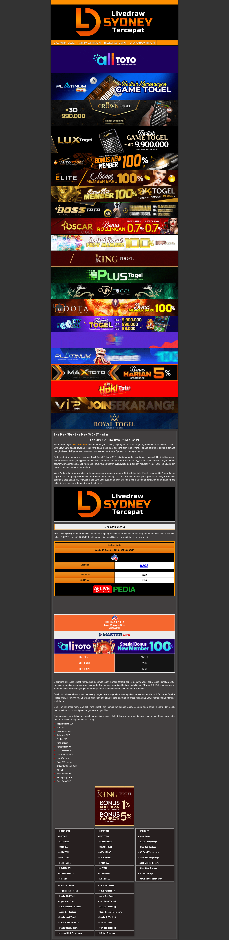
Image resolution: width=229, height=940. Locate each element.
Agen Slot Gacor (106, 896)
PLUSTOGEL (104, 873)
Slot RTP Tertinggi (107, 928)
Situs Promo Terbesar (69, 922)
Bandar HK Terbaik (107, 917)
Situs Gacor (145, 836)
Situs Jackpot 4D (107, 891)
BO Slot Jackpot (147, 873)
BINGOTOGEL (105, 857)
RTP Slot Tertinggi (107, 906)
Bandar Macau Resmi (68, 928)
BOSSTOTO (104, 831)
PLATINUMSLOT (106, 841)
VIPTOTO (63, 879)
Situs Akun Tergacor (149, 868)
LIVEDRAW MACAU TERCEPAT (142, 43)
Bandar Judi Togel (67, 917)
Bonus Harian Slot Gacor (151, 879)
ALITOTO (103, 868)
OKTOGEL (63, 847)
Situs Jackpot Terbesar (70, 906)
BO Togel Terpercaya (149, 852)
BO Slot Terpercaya (148, 841)
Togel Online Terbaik (68, 891)
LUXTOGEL (104, 863)
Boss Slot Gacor (66, 885)
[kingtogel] (114, 806)
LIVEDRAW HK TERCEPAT (65, 43)
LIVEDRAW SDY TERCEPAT (115, 43)
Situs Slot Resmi (106, 885)
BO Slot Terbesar (107, 933)
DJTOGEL (63, 836)
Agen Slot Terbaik (67, 912)
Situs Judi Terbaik (148, 847)
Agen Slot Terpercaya (149, 863)
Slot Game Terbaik (107, 901)
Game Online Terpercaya (110, 912)
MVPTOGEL (64, 857)
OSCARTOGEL (105, 852)
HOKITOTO (144, 831)
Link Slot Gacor (106, 922)
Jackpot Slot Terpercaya (70, 933)
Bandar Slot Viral (66, 896)
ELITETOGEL (65, 863)
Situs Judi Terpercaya (149, 857)
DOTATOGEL (64, 831)
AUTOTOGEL (65, 852)
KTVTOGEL (64, 841)
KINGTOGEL (104, 879)
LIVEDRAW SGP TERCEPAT (89, 43)
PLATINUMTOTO (66, 873)
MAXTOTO (104, 836)
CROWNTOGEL (105, 847)
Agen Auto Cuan (66, 901)
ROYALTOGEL (65, 868)
